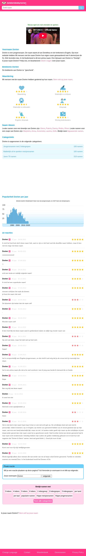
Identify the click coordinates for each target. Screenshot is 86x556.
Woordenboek (42, 552)
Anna (34, 131)
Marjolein (27, 131)
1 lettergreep (42, 491)
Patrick (49, 128)
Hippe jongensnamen (63, 496)
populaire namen (28, 496)
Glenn (42, 128)
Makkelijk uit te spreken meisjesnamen (43, 151)
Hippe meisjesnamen (45, 496)
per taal (17, 496)
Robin (61, 128)
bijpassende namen (75, 131)
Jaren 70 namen (43, 156)
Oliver (66, 128)
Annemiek (41, 131)
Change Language (9, 552)
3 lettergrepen (67, 491)
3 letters (8, 491)
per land (78, 491)
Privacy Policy (78, 552)
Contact (27, 552)
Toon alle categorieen (43, 501)
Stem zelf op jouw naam (28, 513)
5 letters (24, 491)
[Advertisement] (43, 17)
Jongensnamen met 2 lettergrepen (43, 146)
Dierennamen (60, 552)
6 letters (32, 491)
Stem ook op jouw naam (62, 79)
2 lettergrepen (54, 491)
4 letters (16, 491)
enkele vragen (46, 61)
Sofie (55, 131)
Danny (55, 128)
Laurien (49, 131)
